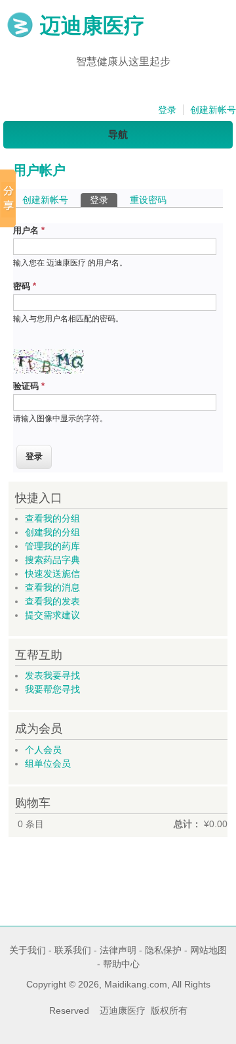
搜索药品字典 (52, 560)
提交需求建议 (52, 615)
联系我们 (72, 950)
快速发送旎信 (52, 573)
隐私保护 (163, 950)
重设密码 (148, 199)
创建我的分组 (52, 532)
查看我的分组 (52, 518)
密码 (24, 286)
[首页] (20, 35)
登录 (167, 109)
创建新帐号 (213, 109)
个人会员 (43, 749)
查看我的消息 (52, 587)
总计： (187, 824)
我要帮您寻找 (52, 689)
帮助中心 (121, 964)
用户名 (29, 230)
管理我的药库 (52, 546)
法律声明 (118, 950)
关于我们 (27, 950)
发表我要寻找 (52, 675)
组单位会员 (48, 763)
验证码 (29, 386)
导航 (118, 134)
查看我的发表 (52, 601)
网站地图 (208, 950)
